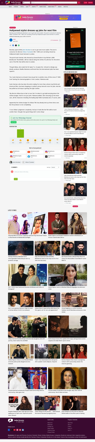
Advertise (50, 424)
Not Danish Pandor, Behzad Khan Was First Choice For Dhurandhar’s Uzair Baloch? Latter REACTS (74, 199)
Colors (69, 426)
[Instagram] (17, 430)
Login (85, 2)
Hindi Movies (12, 27)
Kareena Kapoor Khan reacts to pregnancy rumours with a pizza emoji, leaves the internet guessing (74, 154)
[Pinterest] (20, 430)
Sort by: (48, 167)
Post (15, 179)
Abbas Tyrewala (27, 52)
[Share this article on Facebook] (13, 45)
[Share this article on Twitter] (16, 45)
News (10, 6)
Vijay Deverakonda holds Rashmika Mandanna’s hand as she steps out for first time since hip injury (75, 177)
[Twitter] (12, 430)
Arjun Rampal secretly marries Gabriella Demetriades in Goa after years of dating (74, 89)
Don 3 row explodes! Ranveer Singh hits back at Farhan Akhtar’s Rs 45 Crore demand (75, 132)
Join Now (13, 122)
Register (90, 2)
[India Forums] (12, 2)
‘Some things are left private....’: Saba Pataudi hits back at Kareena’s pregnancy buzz (74, 110)
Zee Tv (69, 424)
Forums (16, 6)
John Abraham (27, 50)
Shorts (34, 6)
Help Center (51, 428)
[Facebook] (9, 430)
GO (79, 2)
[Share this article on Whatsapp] (19, 45)
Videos (59, 6)
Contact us (50, 426)
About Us (50, 422)
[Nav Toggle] (2, 3)
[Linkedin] (23, 430)
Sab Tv (69, 430)
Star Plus (70, 422)
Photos (66, 6)
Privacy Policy (51, 432)
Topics (22, 6)
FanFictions (43, 6)
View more (75, 206)
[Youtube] (15, 430)
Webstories (51, 6)
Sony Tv (70, 428)
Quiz (27, 6)
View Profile (15, 41)
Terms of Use (51, 430)
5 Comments (54, 40)
